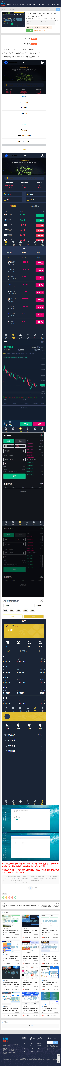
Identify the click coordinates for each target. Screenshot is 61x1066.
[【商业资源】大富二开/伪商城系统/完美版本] (30, 972)
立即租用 (34, 38)
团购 (48, 4)
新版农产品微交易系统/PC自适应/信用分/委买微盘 (11, 931)
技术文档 (31, 1048)
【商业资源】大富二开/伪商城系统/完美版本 (30, 983)
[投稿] (46, 9)
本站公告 (53, 4)
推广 (58, 20)
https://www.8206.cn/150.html (10, 882)
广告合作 (3, 1)
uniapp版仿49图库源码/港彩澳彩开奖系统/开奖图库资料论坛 (11, 1009)
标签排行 (39, 1051)
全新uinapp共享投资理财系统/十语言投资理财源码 (10, 957)
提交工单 (31, 1053)
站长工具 (39, 1045)
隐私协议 (23, 1051)
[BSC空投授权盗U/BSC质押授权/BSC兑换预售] (50, 998)
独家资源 (41, 4)
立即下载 (30, 30)
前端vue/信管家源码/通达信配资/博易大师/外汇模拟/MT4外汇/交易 (11, 983)
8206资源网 (30, 18)
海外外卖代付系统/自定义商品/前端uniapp (49, 931)
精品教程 (29, 4)
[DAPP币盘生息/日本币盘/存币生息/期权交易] (30, 921)
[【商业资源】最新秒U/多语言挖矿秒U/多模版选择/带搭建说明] (30, 998)
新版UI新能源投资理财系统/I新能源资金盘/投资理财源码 (30, 957)
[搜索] (49, 9)
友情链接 (39, 1053)
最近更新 (39, 1043)
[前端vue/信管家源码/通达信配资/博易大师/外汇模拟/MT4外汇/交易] (11, 972)
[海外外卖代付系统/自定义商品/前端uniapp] (50, 921)
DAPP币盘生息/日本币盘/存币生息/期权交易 (30, 931)
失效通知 (31, 1051)
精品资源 (15, 4)
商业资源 (46, 18)
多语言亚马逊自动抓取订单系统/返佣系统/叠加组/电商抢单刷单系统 (50, 957)
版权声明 (23, 1045)
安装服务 (31, 1045)
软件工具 (35, 4)
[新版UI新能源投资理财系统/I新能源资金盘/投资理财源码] (30, 947)
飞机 (58, 4)
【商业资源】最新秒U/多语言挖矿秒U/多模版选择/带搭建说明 (30, 1009)
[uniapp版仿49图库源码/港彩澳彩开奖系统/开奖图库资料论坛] (11, 998)
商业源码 (22, 4)
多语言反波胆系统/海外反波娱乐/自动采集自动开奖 (49, 983)
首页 (10, 4)
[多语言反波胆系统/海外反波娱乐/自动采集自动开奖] (50, 972)
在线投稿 (39, 1048)
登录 (50, 27)
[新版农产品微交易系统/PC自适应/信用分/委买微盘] (11, 921)
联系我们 (23, 1053)
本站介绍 (23, 1043)
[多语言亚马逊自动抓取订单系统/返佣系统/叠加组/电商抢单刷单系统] (50, 947)
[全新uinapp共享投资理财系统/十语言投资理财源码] (11, 947)
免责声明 (23, 1048)
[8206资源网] (3, 4)
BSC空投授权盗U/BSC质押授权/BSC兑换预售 (49, 1009)
